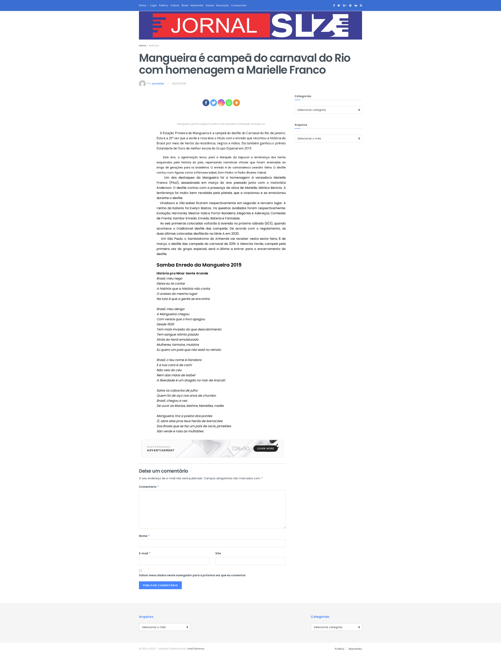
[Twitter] (213, 102)
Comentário (149, 487)
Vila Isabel (187, 203)
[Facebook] (206, 102)
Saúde (210, 5)
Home (142, 5)
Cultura (174, 5)
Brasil (185, 5)
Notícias (154, 45)
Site (218, 553)
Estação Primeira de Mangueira (186, 133)
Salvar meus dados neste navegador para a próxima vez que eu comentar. (192, 575)
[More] (236, 102)
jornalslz (158, 83)
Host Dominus (196, 648)
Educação (222, 5)
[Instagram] (221, 102)
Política (163, 5)
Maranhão (197, 5)
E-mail (145, 553)
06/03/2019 (179, 83)
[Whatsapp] (228, 102)
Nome (144, 536)
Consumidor (238, 5)
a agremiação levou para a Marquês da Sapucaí (213, 157)
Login (153, 5)
